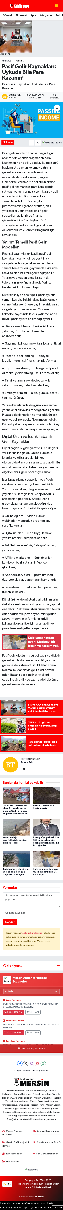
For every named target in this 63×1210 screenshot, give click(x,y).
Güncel (7, 15)
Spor (33, 15)
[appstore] (31, 1170)
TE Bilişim (39, 1196)
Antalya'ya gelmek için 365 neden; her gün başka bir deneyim (16, 872)
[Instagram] (31, 1063)
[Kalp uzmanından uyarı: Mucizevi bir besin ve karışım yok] (46, 859)
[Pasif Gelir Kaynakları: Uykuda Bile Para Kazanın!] (31, 120)
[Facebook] (20, 1063)
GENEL (20, 61)
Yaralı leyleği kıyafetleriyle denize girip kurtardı (15, 840)
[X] (25, 1063)
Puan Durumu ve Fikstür (49, 1142)
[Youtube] (37, 1063)
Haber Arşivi (12, 1161)
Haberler (7, 61)
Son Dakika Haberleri (47, 1154)
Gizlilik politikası (40, 1070)
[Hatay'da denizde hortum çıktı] (46, 795)
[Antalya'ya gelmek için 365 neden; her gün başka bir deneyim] (16, 859)
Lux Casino (28, 201)
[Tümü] (58, 965)
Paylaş (9, 142)
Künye (18, 1070)
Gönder (10, 922)
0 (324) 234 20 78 (14, 1012)
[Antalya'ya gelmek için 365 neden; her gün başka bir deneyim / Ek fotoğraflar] (46, 827)
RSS (8, 1184)
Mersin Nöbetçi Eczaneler (12, 1133)
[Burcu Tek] (10, 764)
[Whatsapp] (43, 1063)
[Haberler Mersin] (19, 5)
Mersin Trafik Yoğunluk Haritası (16, 1144)
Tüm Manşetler (14, 1154)
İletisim (26, 1070)
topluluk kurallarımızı (32, 933)
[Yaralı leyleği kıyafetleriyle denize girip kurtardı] (16, 827)
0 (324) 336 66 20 (14, 1033)
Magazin (46, 15)
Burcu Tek (27, 762)
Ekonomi (21, 15)
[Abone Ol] (52, 142)
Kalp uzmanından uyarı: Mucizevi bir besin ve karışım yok (46, 872)
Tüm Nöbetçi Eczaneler (33, 1049)
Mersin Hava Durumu (48, 1131)
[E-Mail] (23, 769)
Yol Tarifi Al (34, 1012)
